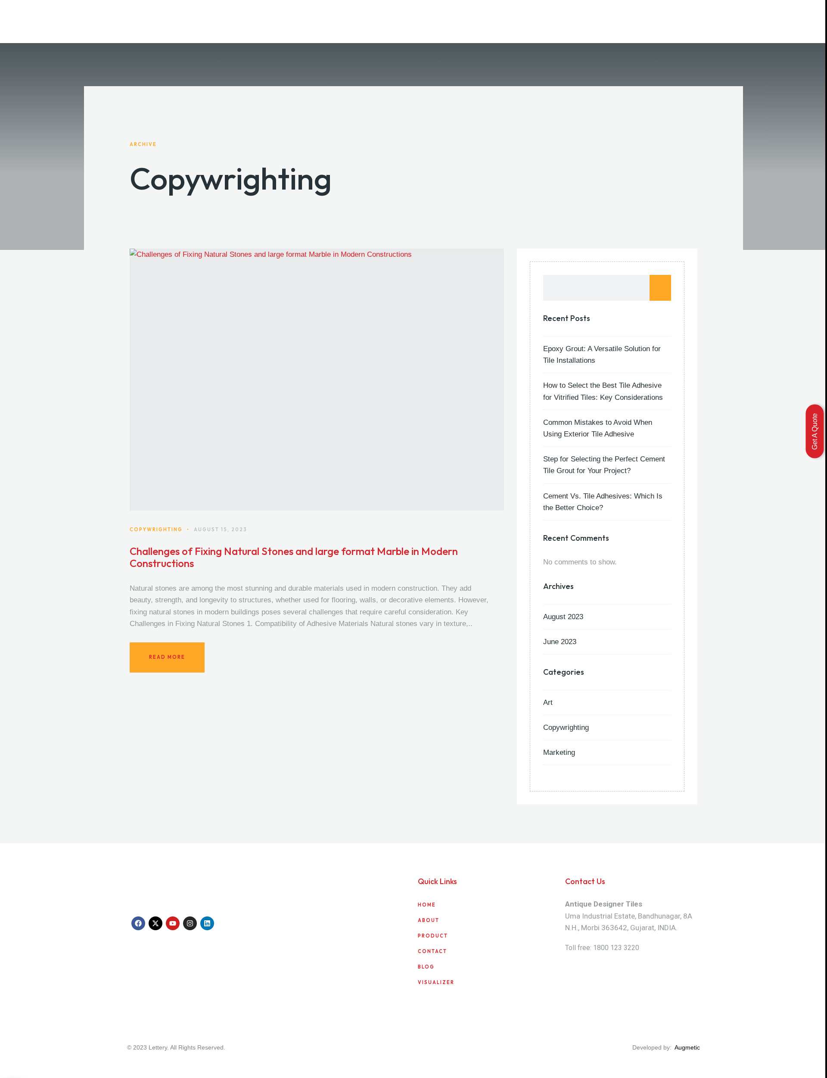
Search (660, 288)
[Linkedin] (207, 923)
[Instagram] (190, 923)
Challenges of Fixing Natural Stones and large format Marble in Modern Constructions (294, 557)
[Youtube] (173, 923)
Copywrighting (566, 727)
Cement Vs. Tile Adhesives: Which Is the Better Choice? (602, 502)
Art (548, 702)
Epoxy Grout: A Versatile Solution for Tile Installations (602, 355)
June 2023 (559, 642)
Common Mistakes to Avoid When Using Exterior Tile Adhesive (597, 428)
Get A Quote (814, 431)
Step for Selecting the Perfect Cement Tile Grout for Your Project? (604, 465)
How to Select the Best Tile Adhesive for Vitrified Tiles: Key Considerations (603, 391)
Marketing (559, 752)
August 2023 (563, 617)
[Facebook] (138, 923)
